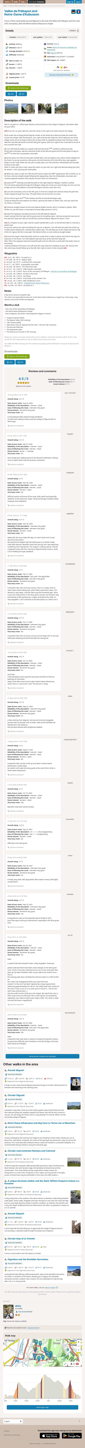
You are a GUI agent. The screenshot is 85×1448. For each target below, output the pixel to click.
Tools (6, 2)
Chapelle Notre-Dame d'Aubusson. (37, 283)
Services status (35, 1443)
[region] (42, 1353)
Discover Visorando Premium (60, 75)
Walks (16, 2)
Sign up (70, 2)
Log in (78, 2)
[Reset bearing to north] (79, 1350)
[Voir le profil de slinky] (8, 1312)
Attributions (7, 1365)
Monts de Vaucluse (59, 47)
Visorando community (12, 1435)
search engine (50, 1287)
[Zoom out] (79, 1346)
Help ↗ (23, 2)
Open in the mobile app (19, 88)
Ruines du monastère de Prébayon (64, 271)
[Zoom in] (79, 1342)
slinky (18, 1306)
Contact (6, 1431)
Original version (34, 1328)
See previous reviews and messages (42, 1056)
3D (75, 1364)
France (56, 44)
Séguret (54, 53)
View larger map (42, 1407)
